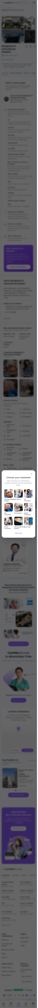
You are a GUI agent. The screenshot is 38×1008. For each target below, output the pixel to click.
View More (18, 533)
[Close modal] (32, 474)
